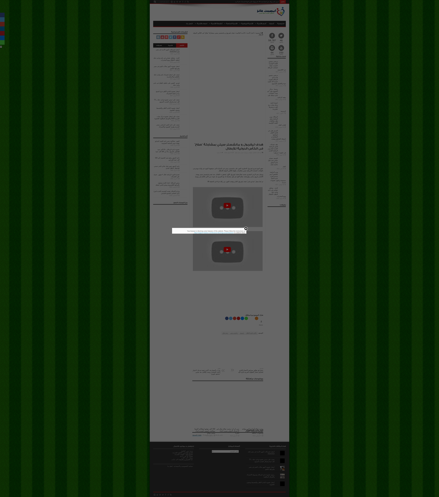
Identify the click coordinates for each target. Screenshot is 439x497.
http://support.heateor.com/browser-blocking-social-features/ (214, 233)
